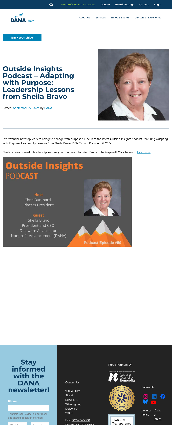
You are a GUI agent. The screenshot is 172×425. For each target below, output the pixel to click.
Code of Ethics (157, 414)
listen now (143, 152)
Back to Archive (22, 37)
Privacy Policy (146, 412)
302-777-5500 (81, 420)
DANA (48, 108)
